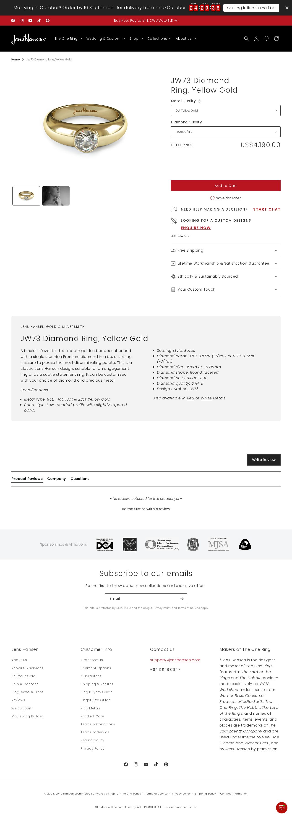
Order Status (92, 660)
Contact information (234, 793)
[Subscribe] (182, 598)
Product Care (92, 716)
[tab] (27, 479)
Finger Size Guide (96, 700)
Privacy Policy (162, 608)
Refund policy (92, 740)
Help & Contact (24, 684)
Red (190, 398)
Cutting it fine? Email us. (251, 7)
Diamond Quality (186, 122)
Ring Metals (91, 708)
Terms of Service (189, 608)
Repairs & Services (27, 668)
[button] (68, 38)
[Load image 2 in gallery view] (56, 196)
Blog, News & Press (27, 692)
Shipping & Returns (97, 684)
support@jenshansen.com (175, 660)
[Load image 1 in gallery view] (26, 196)
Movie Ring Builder (27, 716)
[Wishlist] (266, 39)
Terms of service (156, 793)
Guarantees (91, 676)
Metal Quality (186, 101)
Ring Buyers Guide (96, 692)
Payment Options (96, 668)
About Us (19, 660)
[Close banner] (287, 7)
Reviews (18, 700)
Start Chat (267, 209)
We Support (21, 708)
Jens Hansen (65, 793)
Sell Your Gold (23, 676)
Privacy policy (181, 793)
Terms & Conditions (98, 724)
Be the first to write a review (146, 508)
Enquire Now (196, 227)
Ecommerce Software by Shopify (96, 793)
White (206, 398)
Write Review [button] (264, 459)
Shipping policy (205, 793)
